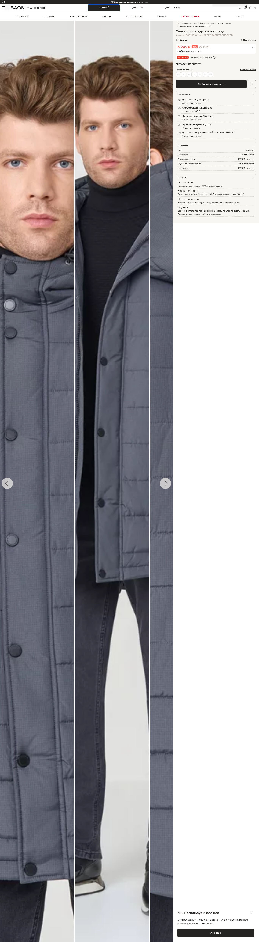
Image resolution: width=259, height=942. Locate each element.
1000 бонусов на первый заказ (129, 2)
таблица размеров (248, 70)
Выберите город (33, 7)
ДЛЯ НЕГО (138, 7)
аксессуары (78, 16)
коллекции (134, 16)
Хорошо (215, 932)
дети (217, 16)
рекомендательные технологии (194, 923)
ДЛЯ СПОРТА (172, 7)
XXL (205, 74)
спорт (161, 16)
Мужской (250, 150)
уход (239, 16)
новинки (22, 16)
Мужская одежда (189, 23)
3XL (210, 74)
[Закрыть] (252, 912)
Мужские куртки (225, 23)
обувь (106, 16)
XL (200, 74)
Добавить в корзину (211, 83)
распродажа (190, 16)
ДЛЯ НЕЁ (104, 7)
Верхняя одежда (207, 23)
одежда (49, 16)
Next (175, 483)
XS (178, 74)
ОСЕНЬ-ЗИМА (247, 154)
